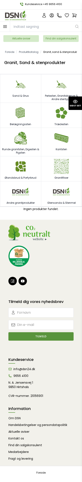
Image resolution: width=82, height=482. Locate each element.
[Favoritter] (66, 15)
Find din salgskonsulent (61, 38)
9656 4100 (20, 376)
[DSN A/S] (15, 15)
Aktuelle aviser (21, 38)
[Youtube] (23, 281)
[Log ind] (51, 15)
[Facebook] (12, 281)
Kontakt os (16, 438)
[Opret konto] (44, 15)
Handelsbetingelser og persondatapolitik (37, 425)
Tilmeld (41, 336)
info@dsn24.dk (24, 369)
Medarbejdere (18, 452)
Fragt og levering (20, 459)
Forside (41, 472)
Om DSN (14, 418)
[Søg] (77, 26)
